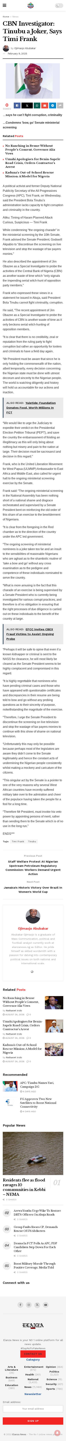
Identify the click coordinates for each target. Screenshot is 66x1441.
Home (6, 16)
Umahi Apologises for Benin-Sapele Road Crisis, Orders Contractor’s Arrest (32, 163)
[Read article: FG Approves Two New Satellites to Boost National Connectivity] (10, 1102)
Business (11, 1377)
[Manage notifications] (57, 1433)
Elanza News (19, 1434)
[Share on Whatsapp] (37, 105)
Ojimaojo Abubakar (25, 48)
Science (52, 1379)
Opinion (51, 1366)
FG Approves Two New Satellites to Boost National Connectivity (38, 1102)
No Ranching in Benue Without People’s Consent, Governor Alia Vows (30, 149)
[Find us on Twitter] (37, 1305)
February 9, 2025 (17, 53)
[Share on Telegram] (52, 105)
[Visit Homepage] (30, 5)
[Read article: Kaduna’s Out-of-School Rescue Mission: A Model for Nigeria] (54, 1049)
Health (29, 1374)
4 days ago (29, 1091)
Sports (50, 1388)
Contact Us (33, 1354)
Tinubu (32, 841)
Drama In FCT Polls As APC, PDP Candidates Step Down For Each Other (35, 1247)
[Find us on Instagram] (29, 1305)
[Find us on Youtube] (46, 1305)
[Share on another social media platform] (60, 105)
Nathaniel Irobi (14, 1010)
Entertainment (33, 1366)
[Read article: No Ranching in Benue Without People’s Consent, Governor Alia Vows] (54, 1002)
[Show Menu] (4, 5)
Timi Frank (18, 841)
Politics (54, 1371)
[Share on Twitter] (27, 105)
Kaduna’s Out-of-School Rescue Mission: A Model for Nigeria (22, 1048)
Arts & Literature (11, 1368)
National (33, 1379)
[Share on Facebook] (17, 105)
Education (11, 1385)
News (15, 16)
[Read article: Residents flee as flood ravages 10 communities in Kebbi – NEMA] (33, 1153)
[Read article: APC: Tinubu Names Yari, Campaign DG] (10, 1086)
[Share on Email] (44, 105)
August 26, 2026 (14, 1014)
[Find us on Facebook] (20, 1305)
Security (51, 1384)
